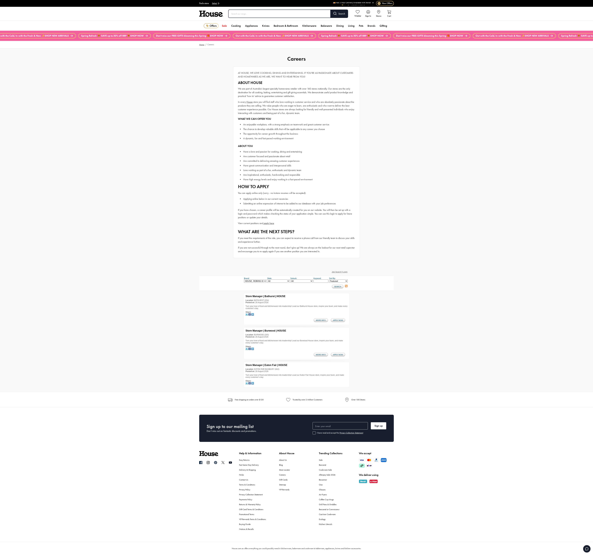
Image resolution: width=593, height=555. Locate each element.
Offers (213, 25)
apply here (268, 223)
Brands (371, 25)
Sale (224, 25)
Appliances (251, 25)
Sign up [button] (378, 425)
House (249, 101)
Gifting (383, 25)
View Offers (385, 3)
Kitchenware (309, 25)
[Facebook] (200, 462)
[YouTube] (230, 462)
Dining (340, 25)
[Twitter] (223, 462)
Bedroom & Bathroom (286, 25)
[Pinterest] (215, 462)
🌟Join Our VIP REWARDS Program (356, 3)
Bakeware (326, 25)
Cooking (236, 25)
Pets (361, 25)
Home (201, 44)
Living (351, 25)
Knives (265, 25)
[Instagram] (208, 462)
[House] (211, 14)
